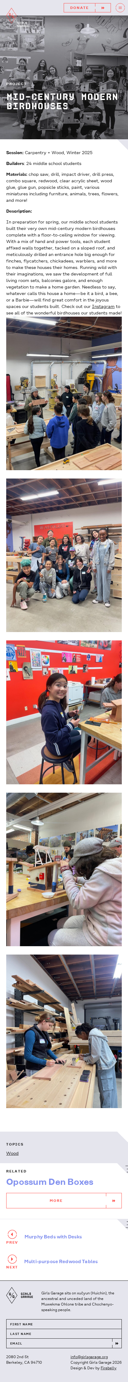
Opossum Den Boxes (50, 1182)
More (56, 1201)
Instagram (103, 307)
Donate (79, 8)
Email (16, 1343)
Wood (12, 1153)
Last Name (20, 1334)
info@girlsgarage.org (89, 1357)
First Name (21, 1324)
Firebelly (109, 1368)
